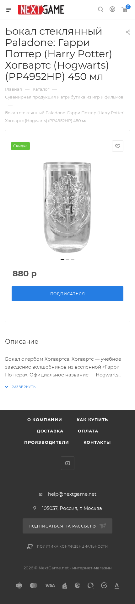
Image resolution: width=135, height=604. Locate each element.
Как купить (92, 419)
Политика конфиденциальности (72, 547)
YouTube (67, 463)
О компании (44, 419)
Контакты (97, 442)
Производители (46, 442)
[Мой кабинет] (112, 10)
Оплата (88, 430)
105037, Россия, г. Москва (72, 508)
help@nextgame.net (72, 494)
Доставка (50, 430)
